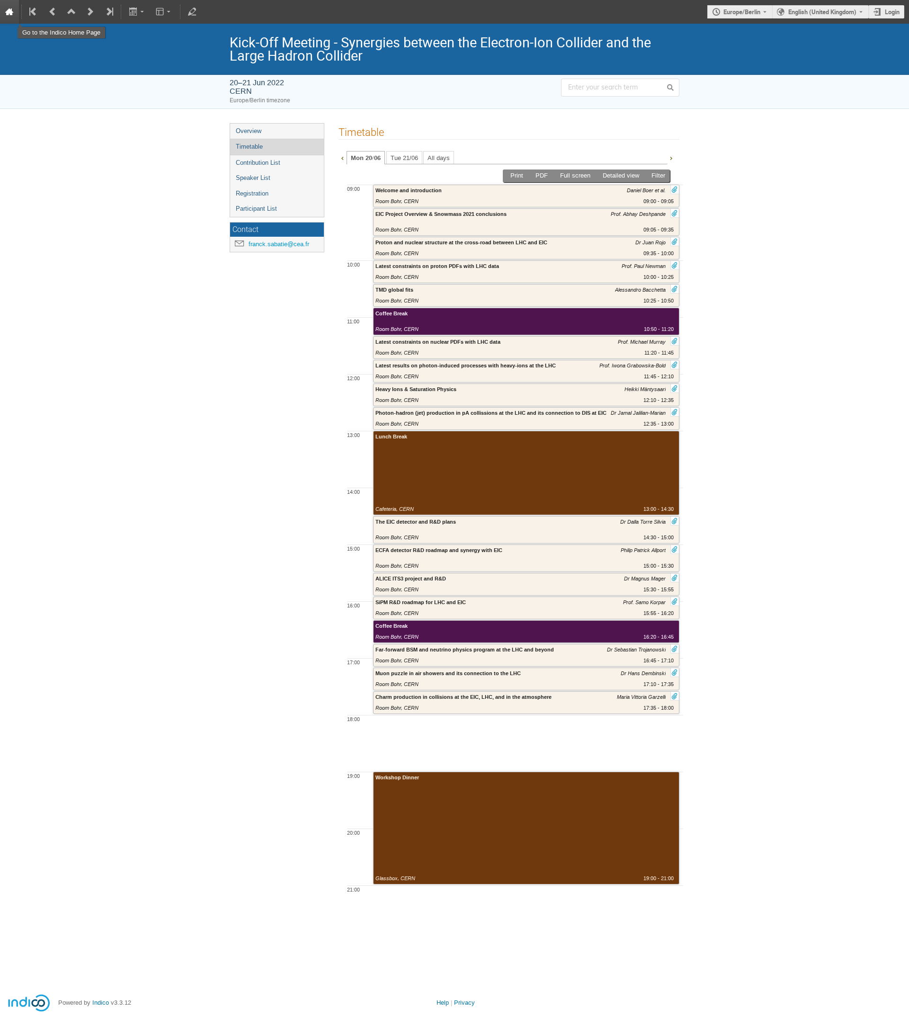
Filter (658, 175)
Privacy (464, 1003)
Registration (252, 193)
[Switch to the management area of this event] (192, 12)
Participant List (256, 208)
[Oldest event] (33, 12)
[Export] (137, 12)
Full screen (575, 175)
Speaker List (253, 177)
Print (516, 175)
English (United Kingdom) (822, 12)
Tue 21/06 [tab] (404, 158)
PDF (541, 175)
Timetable (249, 146)
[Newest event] (108, 12)
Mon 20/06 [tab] (366, 158)
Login (892, 12)
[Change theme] (164, 12)
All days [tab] (439, 158)
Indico (100, 1003)
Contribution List (258, 162)
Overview (248, 130)
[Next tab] (671, 157)
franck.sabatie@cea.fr (279, 244)
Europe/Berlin (741, 12)
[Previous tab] (342, 157)
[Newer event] (90, 12)
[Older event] (52, 12)
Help (443, 1003)
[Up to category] (71, 12)
